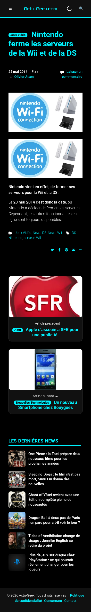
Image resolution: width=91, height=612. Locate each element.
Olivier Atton (24, 77)
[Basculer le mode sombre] (69, 9)
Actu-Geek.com (40, 9)
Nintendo (15, 238)
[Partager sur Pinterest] (66, 249)
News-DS (39, 233)
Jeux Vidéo (23, 233)
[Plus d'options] (80, 249)
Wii (38, 238)
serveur (29, 238)
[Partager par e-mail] (73, 249)
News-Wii (55, 233)
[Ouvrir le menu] (10, 8)
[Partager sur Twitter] (52, 249)
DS (74, 233)
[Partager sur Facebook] (59, 249)
